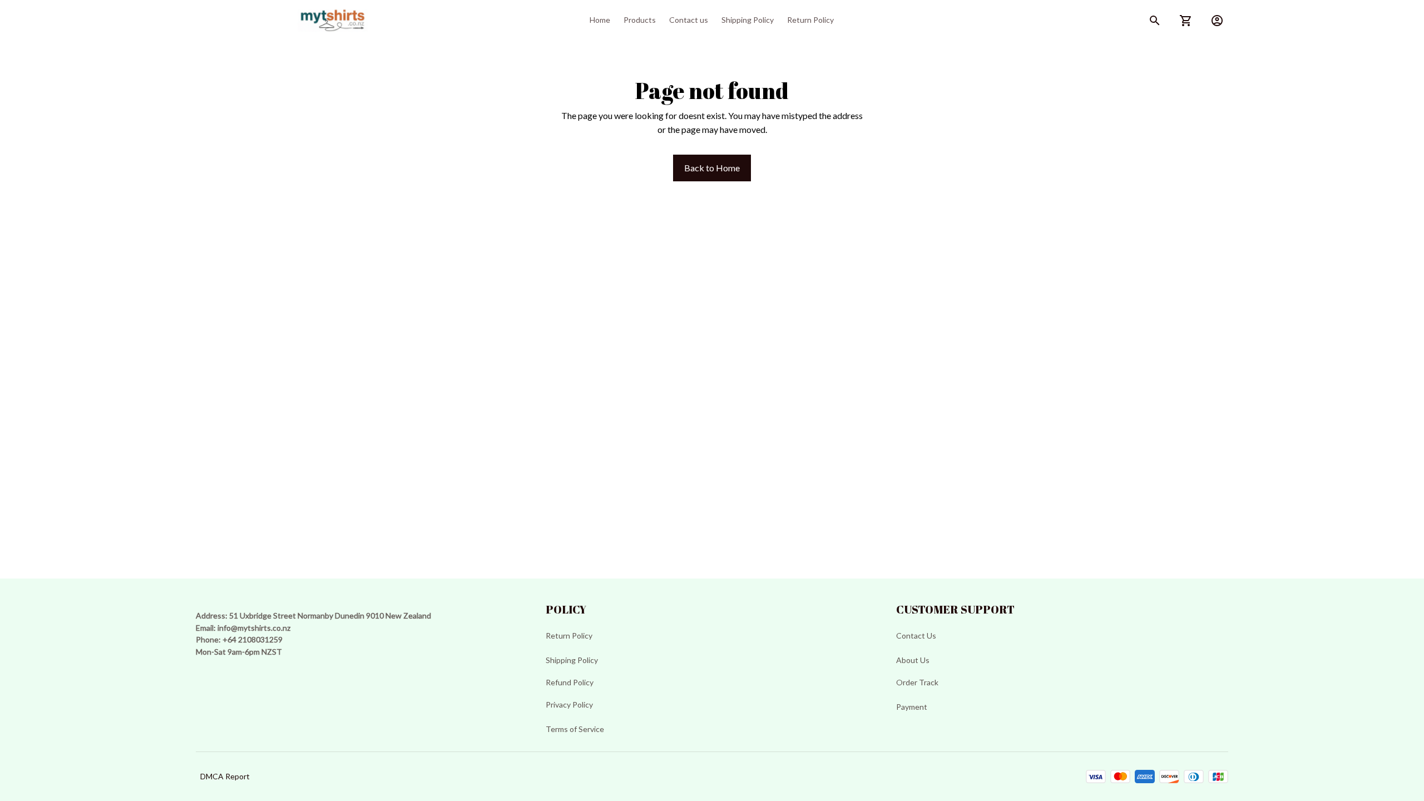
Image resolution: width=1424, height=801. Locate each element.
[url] (253, 628)
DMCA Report (225, 776)
